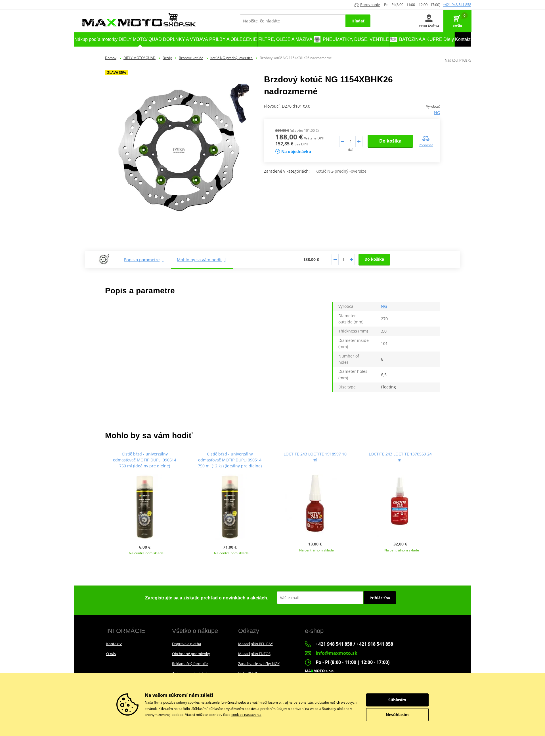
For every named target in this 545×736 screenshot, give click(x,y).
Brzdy (167, 57)
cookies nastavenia (246, 714)
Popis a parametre (142, 259)
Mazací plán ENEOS (254, 653)
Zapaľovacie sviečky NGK (259, 663)
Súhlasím (397, 699)
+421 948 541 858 (457, 4)
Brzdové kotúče (191, 57)
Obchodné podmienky (191, 653)
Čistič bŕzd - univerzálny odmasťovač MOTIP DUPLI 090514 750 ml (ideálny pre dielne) (144, 460)
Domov (110, 57)
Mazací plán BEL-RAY (255, 643)
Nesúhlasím (397, 714)
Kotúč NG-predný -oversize (231, 57)
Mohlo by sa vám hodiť (199, 259)
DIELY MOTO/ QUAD (139, 57)
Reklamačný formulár (190, 663)
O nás (111, 653)
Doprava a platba (186, 643)
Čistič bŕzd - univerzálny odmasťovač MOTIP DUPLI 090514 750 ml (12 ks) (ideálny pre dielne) (230, 460)
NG (437, 112)
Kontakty (114, 643)
